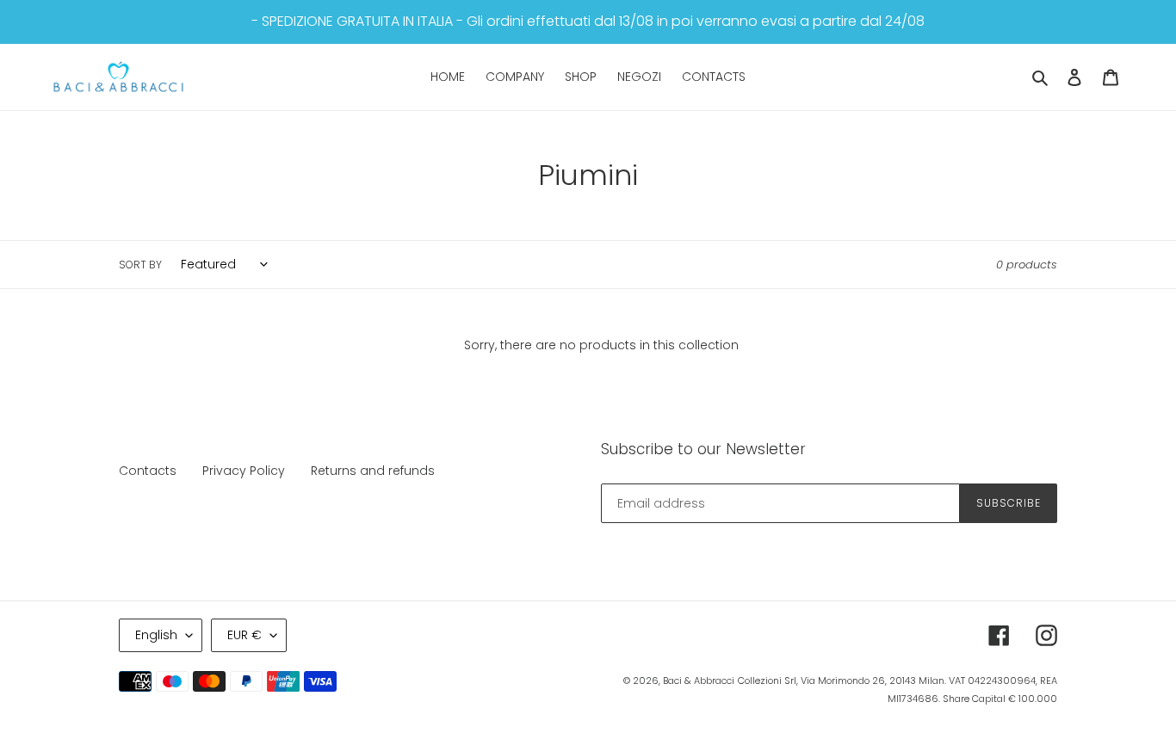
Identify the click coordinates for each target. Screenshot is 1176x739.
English (156, 635)
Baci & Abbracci (698, 680)
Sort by (140, 264)
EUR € (244, 635)
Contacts (147, 470)
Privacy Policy (243, 470)
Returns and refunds (373, 470)
